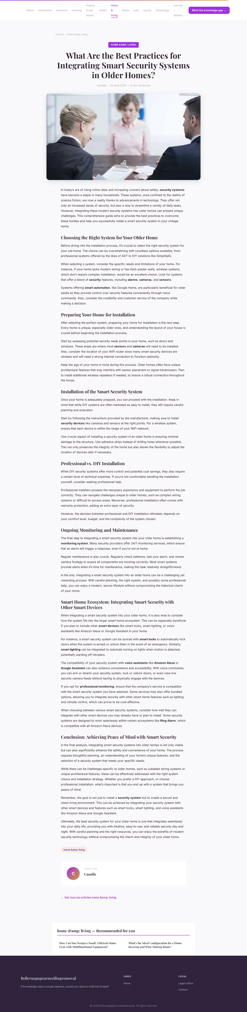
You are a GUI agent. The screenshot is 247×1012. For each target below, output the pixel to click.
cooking (77, 10)
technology (162, 10)
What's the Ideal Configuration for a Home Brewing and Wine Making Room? (155, 945)
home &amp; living (77, 34)
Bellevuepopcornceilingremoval (48, 978)
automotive (45, 10)
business (61, 10)
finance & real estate (90, 10)
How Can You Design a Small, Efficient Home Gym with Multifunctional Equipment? (87, 945)
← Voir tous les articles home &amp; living (88, 897)
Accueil (60, 34)
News (125, 10)
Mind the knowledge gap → (209, 10)
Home (30, 10)
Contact (183, 989)
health (103, 10)
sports (147, 10)
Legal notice (185, 983)
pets (136, 10)
